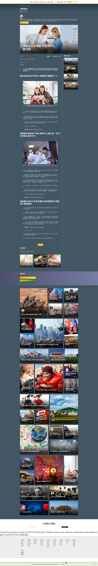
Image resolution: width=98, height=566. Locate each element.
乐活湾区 (28, 540)
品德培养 (32, 59)
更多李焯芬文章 (24, 22)
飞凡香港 (28, 541)
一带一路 (74, 545)
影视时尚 (35, 543)
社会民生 (61, 543)
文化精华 (54, 540)
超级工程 (22, 542)
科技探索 (22, 545)
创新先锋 (48, 543)
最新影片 (22, 552)
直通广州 (28, 544)
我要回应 (40, 244)
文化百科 (54, 543)
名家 (21, 11)
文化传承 (54, 541)
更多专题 (74, 546)
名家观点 (24, 9)
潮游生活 (35, 540)
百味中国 (35, 541)
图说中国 (54, 542)
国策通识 (74, 544)
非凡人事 (48, 540)
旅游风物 (35, 542)
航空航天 (22, 543)
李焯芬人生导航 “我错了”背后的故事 (36, 227)
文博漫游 (54, 545)
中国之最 (41, 542)
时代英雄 (48, 541)
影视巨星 (48, 546)
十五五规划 (74, 541)
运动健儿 (48, 545)
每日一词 (54, 544)
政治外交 (61, 541)
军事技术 (22, 544)
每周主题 (22, 550)
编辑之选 (25, 11)
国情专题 (74, 540)
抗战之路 (74, 543)
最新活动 (22, 554)
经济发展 (61, 542)
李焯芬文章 (67, 56)
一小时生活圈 (29, 543)
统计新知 (41, 543)
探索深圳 (28, 542)
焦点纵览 (61, 540)
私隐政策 (53, 564)
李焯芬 (22, 59)
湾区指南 (28, 545)
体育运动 (61, 544)
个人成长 (27, 59)
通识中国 (41, 540)
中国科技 (22, 540)
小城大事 (48, 544)
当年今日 (41, 545)
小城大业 (74, 542)
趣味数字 (41, 541)
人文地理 (41, 544)
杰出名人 (48, 542)
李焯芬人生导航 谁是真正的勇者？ (36, 197)
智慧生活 (22, 541)
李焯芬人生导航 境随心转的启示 (35, 129)
